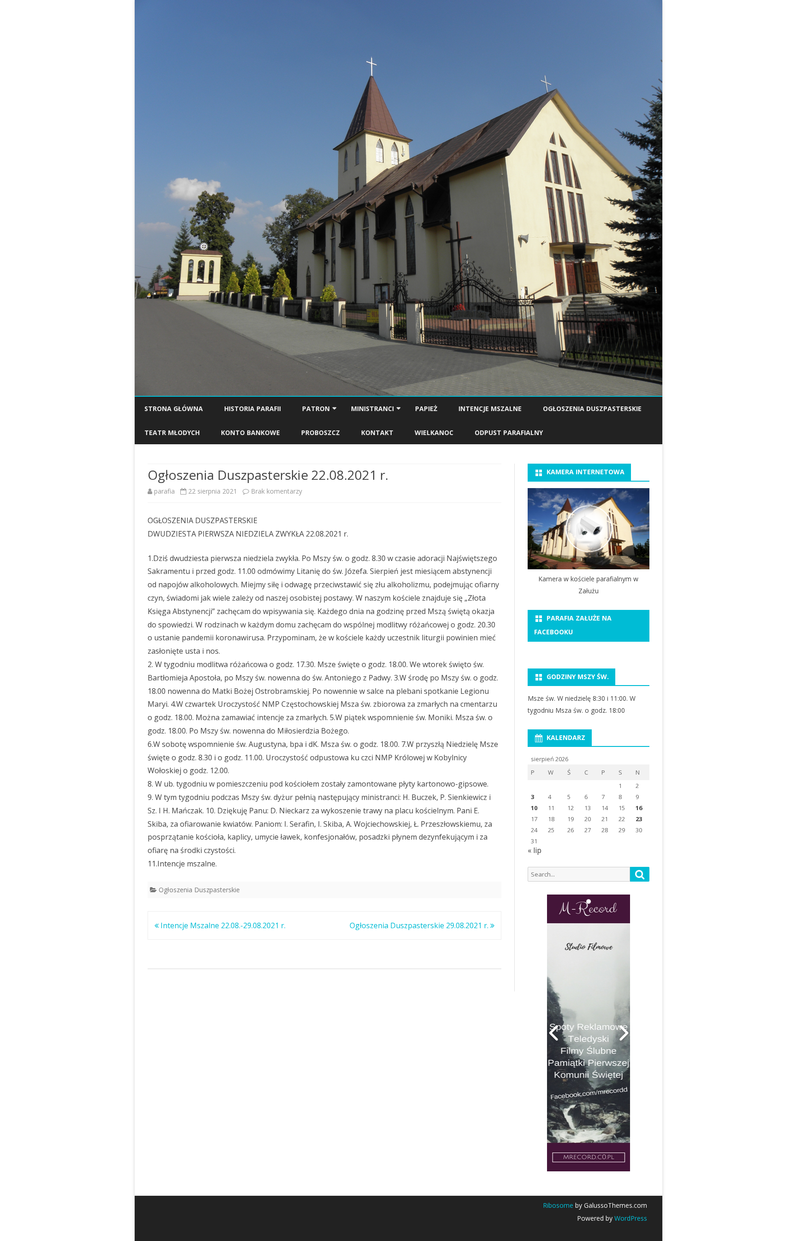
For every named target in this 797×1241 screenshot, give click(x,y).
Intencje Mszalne (490, 408)
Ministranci (372, 408)
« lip (534, 850)
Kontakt (377, 432)
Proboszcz (320, 432)
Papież (426, 408)
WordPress (630, 1218)
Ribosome (558, 1205)
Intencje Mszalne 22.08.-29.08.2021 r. (222, 925)
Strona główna (173, 408)
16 (639, 808)
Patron (316, 408)
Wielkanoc (434, 432)
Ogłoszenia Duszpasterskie (592, 408)
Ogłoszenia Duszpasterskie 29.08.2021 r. (420, 925)
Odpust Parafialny (509, 432)
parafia (164, 491)
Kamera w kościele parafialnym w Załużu (588, 584)
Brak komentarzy (276, 491)
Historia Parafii (252, 408)
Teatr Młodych (172, 432)
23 (639, 819)
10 (534, 808)
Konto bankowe (250, 432)
